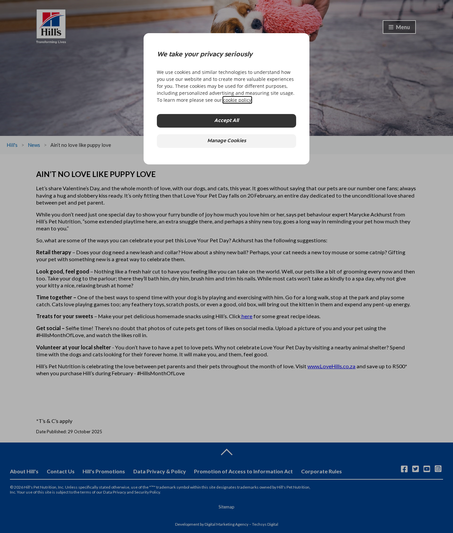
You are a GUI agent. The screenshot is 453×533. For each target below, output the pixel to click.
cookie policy (237, 100)
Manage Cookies (226, 141)
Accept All (226, 120)
